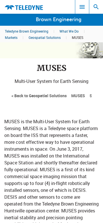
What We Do (69, 31)
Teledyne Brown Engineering (26, 31)
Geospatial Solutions (45, 37)
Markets (11, 37)
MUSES (78, 95)
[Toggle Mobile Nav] (82, 7)
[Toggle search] (96, 7)
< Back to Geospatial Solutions (39, 95)
